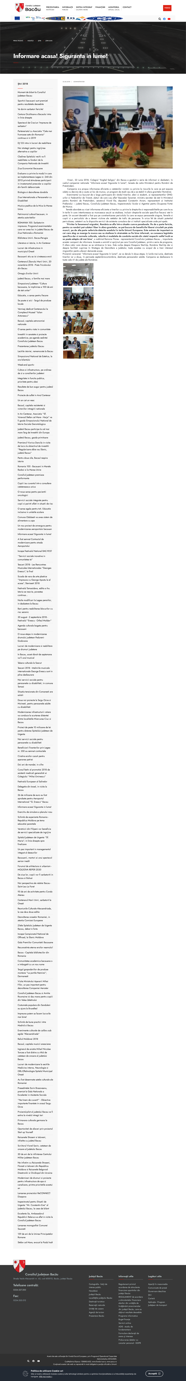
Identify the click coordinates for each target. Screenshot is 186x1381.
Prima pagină (18, 41)
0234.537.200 (19, 1289)
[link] (118, 274)
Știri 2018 (49, 41)
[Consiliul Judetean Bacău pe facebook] (164, 18)
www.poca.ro (112, 1361)
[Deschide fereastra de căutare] (159, 18)
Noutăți (31, 41)
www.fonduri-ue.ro (99, 1361)
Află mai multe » (45, 1376)
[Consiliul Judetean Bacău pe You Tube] (168, 18)
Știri (39, 41)
